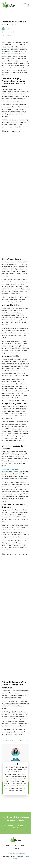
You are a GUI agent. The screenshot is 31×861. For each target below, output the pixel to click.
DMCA (13, 856)
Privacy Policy (5, 856)
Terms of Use (19, 856)
